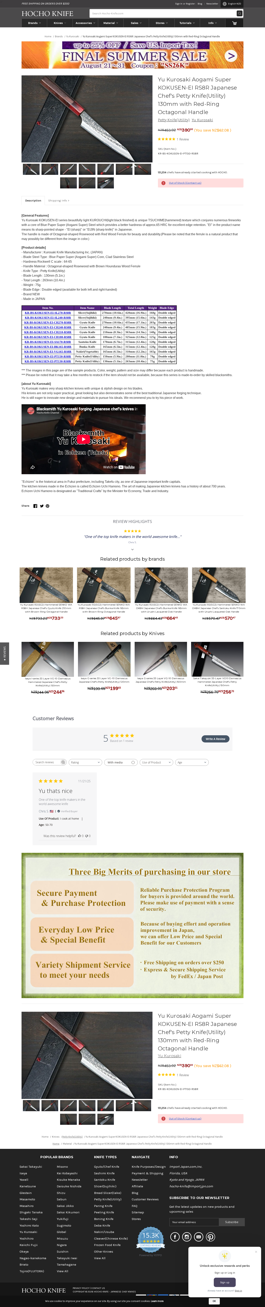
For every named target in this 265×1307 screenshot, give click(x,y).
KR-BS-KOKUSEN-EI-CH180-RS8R (47, 337)
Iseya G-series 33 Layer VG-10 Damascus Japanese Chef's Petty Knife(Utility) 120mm (104, 680)
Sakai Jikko (65, 1206)
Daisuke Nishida (69, 1186)
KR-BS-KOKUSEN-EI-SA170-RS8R (48, 341)
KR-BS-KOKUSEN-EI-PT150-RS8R (48, 356)
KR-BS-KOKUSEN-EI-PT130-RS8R (48, 361)
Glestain (26, 1193)
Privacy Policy (81, 1288)
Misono (62, 1166)
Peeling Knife (104, 1212)
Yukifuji (62, 1219)
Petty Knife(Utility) (174, 120)
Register (190, 3)
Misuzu (62, 1238)
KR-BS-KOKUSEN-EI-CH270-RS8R (47, 322)
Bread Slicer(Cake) (107, 1193)
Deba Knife (102, 1225)
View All (62, 1271)
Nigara (62, 1245)
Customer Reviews (145, 1199)
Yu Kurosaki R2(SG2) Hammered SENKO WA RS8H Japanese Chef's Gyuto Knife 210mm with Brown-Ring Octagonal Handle (46, 608)
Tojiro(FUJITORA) (32, 1271)
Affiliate (137, 1186)
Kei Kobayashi (67, 1173)
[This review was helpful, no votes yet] (79, 836)
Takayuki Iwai (67, 1258)
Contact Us (98, 1288)
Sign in (178, 3)
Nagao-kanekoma (33, 1258)
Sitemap (138, 1212)
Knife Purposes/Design (149, 1166)
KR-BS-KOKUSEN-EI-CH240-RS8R (47, 327)
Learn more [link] (157, 1301)
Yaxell (24, 1180)
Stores (160, 23)
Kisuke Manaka (68, 1180)
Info (211, 23)
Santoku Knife (104, 1180)
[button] (4, 653)
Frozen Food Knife (107, 1245)
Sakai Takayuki (31, 1166)
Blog (200, 3)
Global (61, 1232)
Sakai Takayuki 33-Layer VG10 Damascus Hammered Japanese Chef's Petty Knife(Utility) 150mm (217, 682)
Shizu (61, 1193)
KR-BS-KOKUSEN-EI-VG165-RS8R (47, 351)
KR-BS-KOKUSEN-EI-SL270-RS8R (48, 312)
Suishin (62, 1251)
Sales (134, 23)
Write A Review (215, 739)
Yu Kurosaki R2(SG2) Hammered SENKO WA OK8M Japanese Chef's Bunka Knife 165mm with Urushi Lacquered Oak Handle (161, 608)
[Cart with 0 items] (234, 23)
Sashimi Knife (104, 1173)
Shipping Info (57, 200)
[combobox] (85, 762)
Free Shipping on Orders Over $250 (45, 3)
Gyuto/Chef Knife (106, 1166)
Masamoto (27, 1199)
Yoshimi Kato (29, 1225)
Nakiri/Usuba (104, 1232)
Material (109, 23)
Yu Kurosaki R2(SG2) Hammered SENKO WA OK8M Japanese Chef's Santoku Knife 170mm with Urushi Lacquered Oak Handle (218, 608)
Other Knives (103, 1251)
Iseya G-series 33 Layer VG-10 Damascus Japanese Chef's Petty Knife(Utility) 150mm (161, 680)
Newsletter (212, 3)
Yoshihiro (27, 1238)
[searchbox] (46, 762)
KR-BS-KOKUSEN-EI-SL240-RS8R (48, 317)
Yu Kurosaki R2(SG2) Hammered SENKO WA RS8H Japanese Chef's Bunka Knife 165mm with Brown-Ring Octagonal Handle (104, 608)
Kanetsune (28, 1186)
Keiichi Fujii (29, 1245)
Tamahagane (66, 1264)
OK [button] (214, 1301)
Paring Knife (103, 1206)
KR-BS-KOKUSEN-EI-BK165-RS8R (47, 346)
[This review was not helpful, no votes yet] (86, 836)
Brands (33, 23)
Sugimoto (64, 1225)
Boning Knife (103, 1219)
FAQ (134, 1206)
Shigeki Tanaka (31, 1212)
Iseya (23, 1173)
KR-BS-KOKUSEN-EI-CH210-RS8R (47, 332)
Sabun (62, 1199)
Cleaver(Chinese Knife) (111, 1238)
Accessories (84, 23)
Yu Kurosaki (202, 120)
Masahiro (27, 1206)
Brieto (24, 1264)
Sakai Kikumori (68, 1212)
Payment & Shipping (147, 1173)
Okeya (24, 1251)
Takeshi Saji (28, 1219)
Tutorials (185, 23)
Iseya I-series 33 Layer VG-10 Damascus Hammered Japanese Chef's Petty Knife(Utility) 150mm (47, 682)
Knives (58, 23)
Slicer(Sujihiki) (105, 1186)
